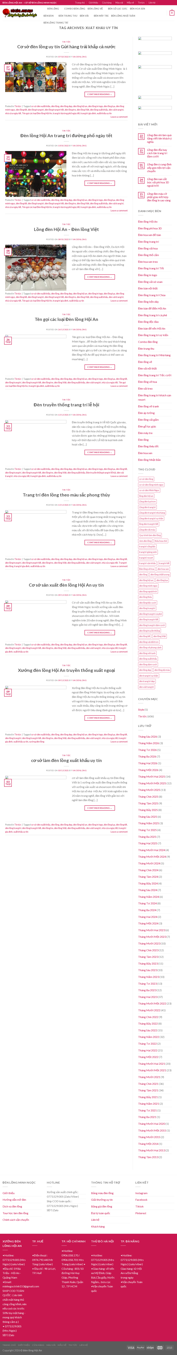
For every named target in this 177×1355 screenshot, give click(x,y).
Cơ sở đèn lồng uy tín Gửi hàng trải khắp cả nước (66, 46)
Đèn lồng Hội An (147, 221)
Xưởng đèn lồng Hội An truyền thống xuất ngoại (66, 670)
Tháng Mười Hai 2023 (151, 930)
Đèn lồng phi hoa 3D (150, 228)
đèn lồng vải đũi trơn (149, 642)
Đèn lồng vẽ (95, 8)
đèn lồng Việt (83, 109)
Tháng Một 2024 (148, 923)
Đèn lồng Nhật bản (123, 15)
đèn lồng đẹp (66, 106)
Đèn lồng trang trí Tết (151, 268)
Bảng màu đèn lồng (102, 1193)
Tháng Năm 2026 (148, 743)
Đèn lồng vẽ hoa (147, 381)
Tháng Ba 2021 (147, 1117)
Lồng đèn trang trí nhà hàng (152, 512)
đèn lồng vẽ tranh (147, 653)
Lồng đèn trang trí (147, 507)
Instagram (141, 1193)
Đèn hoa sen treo (148, 261)
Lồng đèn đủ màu (147, 529)
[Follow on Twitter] (169, 3)
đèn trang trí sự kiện (148, 675)
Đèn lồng (53, 8)
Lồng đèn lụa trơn (147, 501)
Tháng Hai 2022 (147, 1050)
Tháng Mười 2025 (149, 789)
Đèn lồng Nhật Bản (149, 459)
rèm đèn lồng (145, 541)
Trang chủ (80, 2)
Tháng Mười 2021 (149, 1077)
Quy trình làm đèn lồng (150, 535)
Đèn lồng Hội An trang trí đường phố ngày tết (66, 135)
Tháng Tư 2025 (147, 830)
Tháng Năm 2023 (148, 976)
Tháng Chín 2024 (148, 870)
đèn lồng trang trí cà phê (150, 614)
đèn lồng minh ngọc (148, 585)
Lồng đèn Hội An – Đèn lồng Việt (66, 229)
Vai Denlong (79, 57)
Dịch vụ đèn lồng (12, 1206)
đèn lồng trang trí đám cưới (152, 625)
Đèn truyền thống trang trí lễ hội (66, 404)
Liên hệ (152, 2)
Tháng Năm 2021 (148, 1103)
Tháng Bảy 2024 (148, 883)
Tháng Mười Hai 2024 (151, 850)
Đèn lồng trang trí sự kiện (153, 335)
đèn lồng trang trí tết (54, 109)
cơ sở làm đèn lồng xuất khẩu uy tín (66, 760)
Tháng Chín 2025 (148, 796)
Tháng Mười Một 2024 (152, 856)
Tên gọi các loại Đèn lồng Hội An (37, 113)
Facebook (141, 1199)
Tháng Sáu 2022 (147, 1030)
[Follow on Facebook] (163, 3)
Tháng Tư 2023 (147, 983)
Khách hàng (98, 1226)
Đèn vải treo (145, 388)
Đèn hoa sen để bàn (149, 234)
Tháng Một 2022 (148, 1057)
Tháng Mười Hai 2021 (151, 1063)
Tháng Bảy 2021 (148, 1097)
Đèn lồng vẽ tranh (148, 406)
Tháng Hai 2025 (147, 843)
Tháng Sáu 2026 (147, 736)
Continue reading (99, 94)
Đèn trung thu (68, 15)
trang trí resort (146, 557)
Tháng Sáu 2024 (147, 890)
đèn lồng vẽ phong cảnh (150, 647)
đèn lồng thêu (145, 597)
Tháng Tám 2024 (148, 876)
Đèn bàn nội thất (148, 288)
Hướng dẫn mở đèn (14, 1199)
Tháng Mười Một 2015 (152, 1130)
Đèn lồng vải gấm (148, 419)
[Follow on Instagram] (166, 3)
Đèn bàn (49, 15)
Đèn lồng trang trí (56, 22)
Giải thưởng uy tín (102, 1199)
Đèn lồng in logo (147, 275)
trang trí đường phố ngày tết (66, 113)
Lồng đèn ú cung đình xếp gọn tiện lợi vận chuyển (159, 167)
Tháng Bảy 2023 (148, 963)
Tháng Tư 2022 (147, 1043)
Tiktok (139, 1206)
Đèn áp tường (146, 412)
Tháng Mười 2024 (149, 863)
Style (141, 709)
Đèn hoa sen (137, 8)
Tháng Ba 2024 (147, 910)
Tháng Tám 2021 (148, 1090)
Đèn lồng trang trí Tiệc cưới (154, 375)
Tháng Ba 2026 (147, 756)
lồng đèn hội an (146, 496)
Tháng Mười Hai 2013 (151, 1150)
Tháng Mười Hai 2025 (151, 776)
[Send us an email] (173, 3)
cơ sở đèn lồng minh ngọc (151, 484)
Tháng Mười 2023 (149, 943)
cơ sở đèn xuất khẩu (40, 106)
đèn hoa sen (163, 569)
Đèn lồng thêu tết (148, 446)
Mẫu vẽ (130, 2)
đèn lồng (55, 106)
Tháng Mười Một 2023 (152, 936)
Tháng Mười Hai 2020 (151, 1123)
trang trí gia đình (88, 113)
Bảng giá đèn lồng (101, 1206)
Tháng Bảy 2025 (148, 809)
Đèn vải (84, 15)
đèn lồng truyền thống (149, 630)
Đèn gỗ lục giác (118, 8)
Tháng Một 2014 (148, 1143)
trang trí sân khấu (147, 563)
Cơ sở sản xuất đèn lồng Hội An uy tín (66, 584)
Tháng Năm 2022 (148, 1036)
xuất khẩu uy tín (104, 113)
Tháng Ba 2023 (147, 990)
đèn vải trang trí (116, 109)
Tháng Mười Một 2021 (152, 1070)
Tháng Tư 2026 (147, 749)
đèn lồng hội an (80, 106)
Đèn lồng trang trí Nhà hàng (154, 355)
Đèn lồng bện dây (148, 301)
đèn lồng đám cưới (148, 664)
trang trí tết (164, 563)
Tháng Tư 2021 (147, 1110)
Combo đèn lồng (74, 8)
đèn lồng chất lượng (159, 574)
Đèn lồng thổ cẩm (148, 255)
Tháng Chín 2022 (148, 1017)
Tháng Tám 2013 (148, 1157)
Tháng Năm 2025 (148, 823)
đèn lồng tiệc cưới (147, 602)
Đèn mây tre (101, 15)
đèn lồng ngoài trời (148, 591)
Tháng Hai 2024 (147, 916)
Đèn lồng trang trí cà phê (152, 315)
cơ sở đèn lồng (146, 479)
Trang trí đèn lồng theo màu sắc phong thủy (66, 494)
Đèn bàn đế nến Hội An (151, 328)
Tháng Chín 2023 (148, 950)
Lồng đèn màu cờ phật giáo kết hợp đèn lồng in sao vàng (159, 197)
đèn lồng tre (70, 109)
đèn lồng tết (21, 109)
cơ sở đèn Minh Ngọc (149, 490)
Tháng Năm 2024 (148, 896)
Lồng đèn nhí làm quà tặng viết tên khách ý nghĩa (159, 138)
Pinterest (140, 1213)
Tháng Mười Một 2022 (152, 1003)
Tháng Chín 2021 (148, 1083)
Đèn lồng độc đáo (148, 321)
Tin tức (141, 2)
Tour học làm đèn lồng (15, 1213)
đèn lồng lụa (109, 106)
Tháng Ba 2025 (147, 836)
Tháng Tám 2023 (148, 956)
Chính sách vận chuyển (16, 1219)
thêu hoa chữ (161, 541)
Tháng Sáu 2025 (147, 816)
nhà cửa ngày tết (13, 113)
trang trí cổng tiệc (147, 546)
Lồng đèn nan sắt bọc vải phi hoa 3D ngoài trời (158, 182)
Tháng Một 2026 (148, 770)
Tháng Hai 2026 (147, 763)
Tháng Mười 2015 (149, 1137)
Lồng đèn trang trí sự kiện (151, 518)
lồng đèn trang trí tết (148, 524)
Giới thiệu (93, 2)
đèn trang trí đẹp (147, 681)
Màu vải (119, 2)
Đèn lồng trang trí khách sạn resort (154, 397)
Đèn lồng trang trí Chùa (151, 295)
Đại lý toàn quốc (100, 1213)
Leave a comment (119, 116)
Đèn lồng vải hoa (148, 248)
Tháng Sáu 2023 (147, 970)
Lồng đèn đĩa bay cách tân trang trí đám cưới (157, 153)
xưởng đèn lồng (36, 741)
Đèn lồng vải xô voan (150, 281)
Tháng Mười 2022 (149, 1010)
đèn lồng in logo (95, 106)
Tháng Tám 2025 (148, 803)
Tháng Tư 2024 (147, 903)
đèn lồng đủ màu (162, 670)
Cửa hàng (106, 2)
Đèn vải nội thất (147, 368)
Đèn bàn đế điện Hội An (152, 308)
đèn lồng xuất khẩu (99, 109)
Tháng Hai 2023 (147, 996)
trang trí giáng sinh (148, 552)
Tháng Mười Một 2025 (152, 783)
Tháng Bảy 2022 (148, 1023)
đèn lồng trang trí (36, 109)
